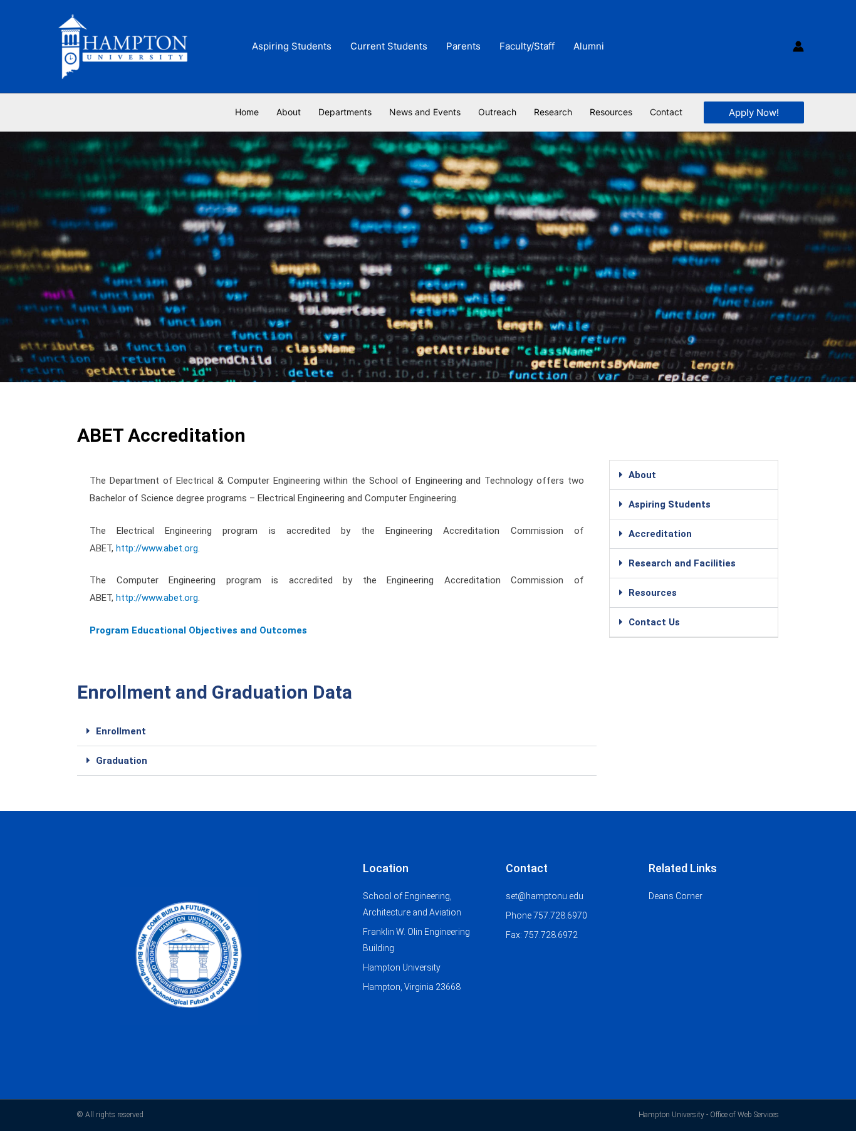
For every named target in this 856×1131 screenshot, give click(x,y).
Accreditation (660, 533)
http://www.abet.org (157, 548)
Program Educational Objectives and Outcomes (198, 630)
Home (247, 112)
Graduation (121, 760)
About (288, 112)
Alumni (588, 46)
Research (553, 112)
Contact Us (654, 622)
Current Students (388, 46)
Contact (666, 112)
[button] (754, 112)
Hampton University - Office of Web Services (709, 1114)
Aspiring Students (291, 46)
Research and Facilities (682, 563)
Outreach (497, 112)
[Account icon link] (798, 46)
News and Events (425, 112)
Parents (463, 46)
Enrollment (121, 731)
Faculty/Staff (527, 46)
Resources (653, 592)
